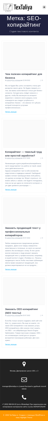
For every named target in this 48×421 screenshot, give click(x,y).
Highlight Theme (26, 417)
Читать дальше (11, 112)
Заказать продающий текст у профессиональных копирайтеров (23, 232)
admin (9, 80)
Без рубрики (16, 80)
